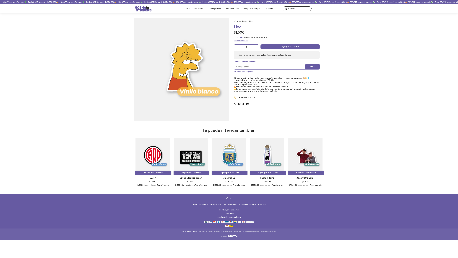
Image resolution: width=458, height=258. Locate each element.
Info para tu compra (251, 9)
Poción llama (267, 178)
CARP (153, 178)
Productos (198, 9)
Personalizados (232, 9)
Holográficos (215, 9)
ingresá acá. (256, 231)
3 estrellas (229, 178)
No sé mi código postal (243, 72)
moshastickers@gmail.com (229, 217)
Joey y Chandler (305, 178)
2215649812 (229, 213)
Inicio (187, 9)
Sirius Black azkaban (191, 178)
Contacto (269, 9)
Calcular (312, 67)
